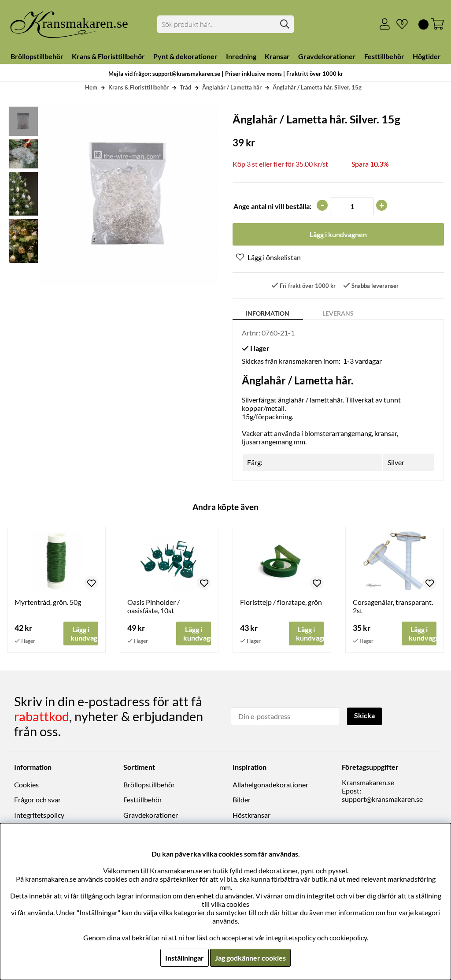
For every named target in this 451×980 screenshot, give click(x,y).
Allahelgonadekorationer (270, 784)
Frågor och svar (37, 799)
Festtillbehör (142, 799)
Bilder (242, 799)
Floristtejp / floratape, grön (281, 602)
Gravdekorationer (150, 815)
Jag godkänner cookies (250, 958)
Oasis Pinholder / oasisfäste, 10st (153, 606)
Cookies (26, 784)
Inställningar (184, 958)
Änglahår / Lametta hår (232, 87)
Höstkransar (251, 815)
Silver (396, 462)
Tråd (185, 87)
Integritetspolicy (39, 815)
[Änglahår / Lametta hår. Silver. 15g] (22, 154)
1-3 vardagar (362, 361)
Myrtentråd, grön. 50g (48, 602)
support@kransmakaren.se (382, 799)
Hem (91, 87)
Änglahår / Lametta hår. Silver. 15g (317, 87)
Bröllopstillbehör (149, 784)
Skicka (364, 715)
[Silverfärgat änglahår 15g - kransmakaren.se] (22, 121)
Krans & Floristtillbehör (138, 87)
